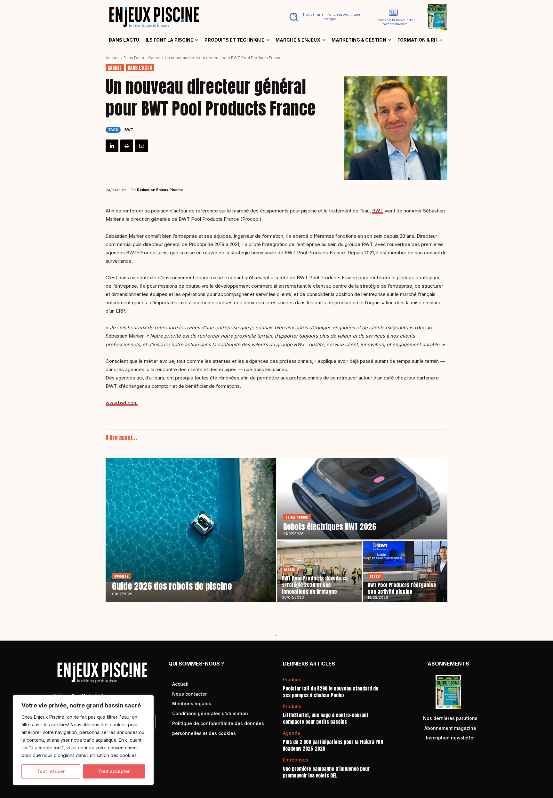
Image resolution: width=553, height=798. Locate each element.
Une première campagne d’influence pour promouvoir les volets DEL (326, 772)
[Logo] (187, 16)
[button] (323, 17)
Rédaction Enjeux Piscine (160, 190)
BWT (128, 129)
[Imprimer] (126, 146)
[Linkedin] (112, 146)
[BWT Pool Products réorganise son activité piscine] (405, 571)
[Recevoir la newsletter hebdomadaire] (393, 13)
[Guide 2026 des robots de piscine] (191, 530)
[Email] (141, 146)
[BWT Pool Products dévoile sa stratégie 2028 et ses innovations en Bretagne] (319, 571)
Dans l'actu (134, 57)
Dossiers (121, 576)
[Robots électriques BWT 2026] (362, 498)
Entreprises (295, 759)
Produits (292, 679)
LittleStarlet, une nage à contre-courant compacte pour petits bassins (325, 718)
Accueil (112, 57)
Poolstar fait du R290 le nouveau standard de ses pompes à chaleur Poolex (330, 692)
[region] (83, 740)
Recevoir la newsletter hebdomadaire (395, 22)
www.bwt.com (122, 403)
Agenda (289, 569)
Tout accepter (114, 771)
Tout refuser (51, 771)
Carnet (154, 57)
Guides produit (297, 517)
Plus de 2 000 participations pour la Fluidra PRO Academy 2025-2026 (333, 745)
